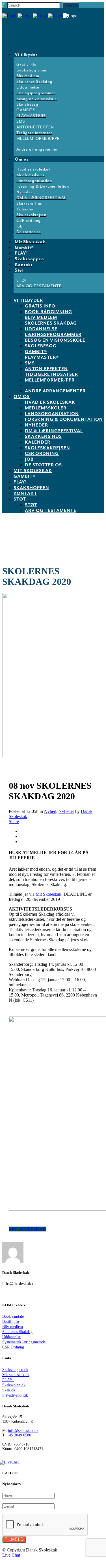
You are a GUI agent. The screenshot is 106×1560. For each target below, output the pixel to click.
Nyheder (66, 811)
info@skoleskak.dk (23, 1430)
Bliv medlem (12, 1327)
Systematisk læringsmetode (24, 1342)
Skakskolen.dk (13, 1385)
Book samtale (13, 1316)
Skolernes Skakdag (17, 1332)
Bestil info (10, 1321)
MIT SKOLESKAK (27, 1229)
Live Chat (11, 1555)
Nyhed (50, 811)
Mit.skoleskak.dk (15, 1375)
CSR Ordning (13, 1347)
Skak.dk (8, 1390)
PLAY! (8, 1380)
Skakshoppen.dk (15, 1370)
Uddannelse (11, 1337)
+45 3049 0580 (19, 1435)
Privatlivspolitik (15, 1395)
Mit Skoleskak (48, 894)
